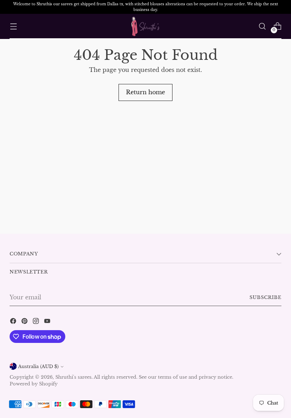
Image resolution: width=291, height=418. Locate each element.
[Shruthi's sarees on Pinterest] (25, 322)
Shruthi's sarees (73, 377)
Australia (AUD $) (38, 366)
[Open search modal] (262, 26)
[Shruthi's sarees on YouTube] (48, 322)
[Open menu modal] (13, 26)
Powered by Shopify (33, 383)
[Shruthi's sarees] (145, 26)
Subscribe (265, 297)
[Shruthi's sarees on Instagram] (36, 322)
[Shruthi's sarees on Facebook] (14, 322)
